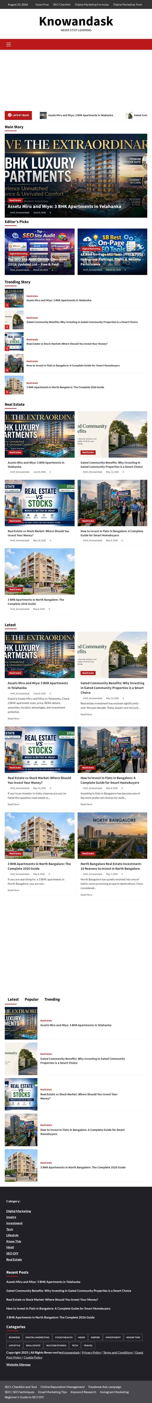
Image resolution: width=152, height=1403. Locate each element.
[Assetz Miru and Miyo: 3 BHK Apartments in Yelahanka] (76, 176)
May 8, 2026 (112, 540)
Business (14, 1337)
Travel (88, 1345)
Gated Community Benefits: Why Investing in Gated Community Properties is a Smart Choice (82, 322)
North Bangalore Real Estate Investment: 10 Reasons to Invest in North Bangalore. (111, 866)
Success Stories (56, 1345)
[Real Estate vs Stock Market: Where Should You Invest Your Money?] (14, 341)
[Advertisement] (76, 79)
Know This (133, 1337)
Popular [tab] (31, 999)
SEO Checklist (61, 4)
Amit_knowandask (19, 212)
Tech (75, 1345)
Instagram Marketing (114, 1392)
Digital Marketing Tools (127, 4)
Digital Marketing (18, 253)
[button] (9, 44)
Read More (13, 718)
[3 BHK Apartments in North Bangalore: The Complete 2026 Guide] (14, 385)
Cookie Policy (33, 1357)
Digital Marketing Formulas (92, 4)
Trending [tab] (52, 999)
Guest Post (42, 4)
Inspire (95, 1337)
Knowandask (76, 21)
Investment (113, 1337)
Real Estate (15, 200)
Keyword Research (83, 1392)
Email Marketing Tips (52, 1392)
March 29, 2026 (40, 270)
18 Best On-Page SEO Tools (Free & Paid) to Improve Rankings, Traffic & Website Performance (112, 259)
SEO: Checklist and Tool (21, 1387)
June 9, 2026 (39, 212)
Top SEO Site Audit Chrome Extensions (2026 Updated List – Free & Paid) (37, 262)
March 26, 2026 (113, 270)
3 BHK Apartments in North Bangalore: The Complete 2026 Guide (65, 387)
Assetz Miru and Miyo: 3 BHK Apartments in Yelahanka (80, 115)
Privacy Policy (91, 1352)
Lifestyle (14, 1345)
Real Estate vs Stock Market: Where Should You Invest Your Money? (67, 344)
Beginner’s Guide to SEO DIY (24, 1397)
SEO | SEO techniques (19, 1392)
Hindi (81, 1337)
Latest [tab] (13, 999)
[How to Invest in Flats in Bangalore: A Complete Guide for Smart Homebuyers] (14, 363)
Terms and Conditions (118, 1352)
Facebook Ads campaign (104, 1387)
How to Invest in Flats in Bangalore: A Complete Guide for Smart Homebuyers (73, 366)
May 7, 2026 (112, 874)
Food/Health (63, 1337)
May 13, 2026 (112, 472)
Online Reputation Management (63, 1387)
